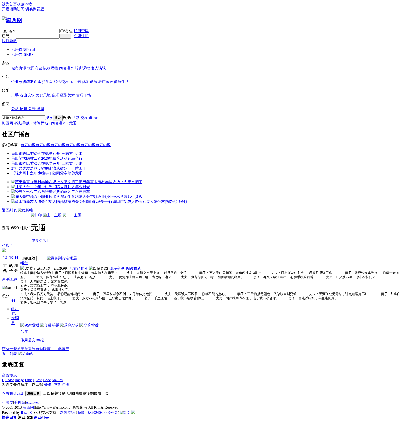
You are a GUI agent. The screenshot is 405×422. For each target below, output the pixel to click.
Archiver (32, 402)
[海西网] (12, 20)
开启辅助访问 (13, 9)
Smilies (57, 380)
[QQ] (124, 413)
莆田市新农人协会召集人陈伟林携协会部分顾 (150, 202)
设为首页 (9, 4)
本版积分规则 (13, 393)
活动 (76, 118)
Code (47, 380)
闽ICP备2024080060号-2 (97, 413)
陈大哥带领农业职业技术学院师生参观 (110, 197)
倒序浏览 (116, 268)
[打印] (36, 215)
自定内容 (28, 145)
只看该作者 (78, 268)
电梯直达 (27, 258)
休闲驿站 (40, 123)
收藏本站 (24, 4)
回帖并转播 (56, 393)
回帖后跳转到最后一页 (90, 393)
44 (16, 257)
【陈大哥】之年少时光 (71, 187)
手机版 (19, 402)
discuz (93, 118)
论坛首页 (23, 50)
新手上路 (9, 279)
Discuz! (26, 413)
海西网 (7, 123)
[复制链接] (39, 240)
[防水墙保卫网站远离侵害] (133, 413)
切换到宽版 (34, 9)
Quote (37, 380)
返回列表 (9, 210)
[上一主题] (52, 215)
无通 (73, 123)
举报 (40, 340)
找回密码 (81, 31)
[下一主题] (72, 215)
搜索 (49, 118)
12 (5, 257)
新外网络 (67, 413)
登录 (48, 384)
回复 (24, 331)
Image (19, 380)
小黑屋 (7, 402)
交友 (84, 118)
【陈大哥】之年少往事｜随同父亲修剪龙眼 (46, 173)
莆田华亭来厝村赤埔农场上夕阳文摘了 (110, 182)
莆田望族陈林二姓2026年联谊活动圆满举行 (46, 158)
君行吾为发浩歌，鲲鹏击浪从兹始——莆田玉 (48, 168)
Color (9, 380)
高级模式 (9, 375)
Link (28, 380)
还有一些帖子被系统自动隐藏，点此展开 (35, 349)
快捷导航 (9, 41)
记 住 (68, 31)
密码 (5, 36)
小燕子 (7, 245)
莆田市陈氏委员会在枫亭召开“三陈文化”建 (46, 153)
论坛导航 (22, 54)
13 (11, 257)
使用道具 (27, 340)
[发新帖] (25, 210)
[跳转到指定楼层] (62, 258)
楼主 (24, 263)
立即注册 (81, 36)
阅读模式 (133, 268)
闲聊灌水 (58, 123)
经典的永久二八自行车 (71, 192)
